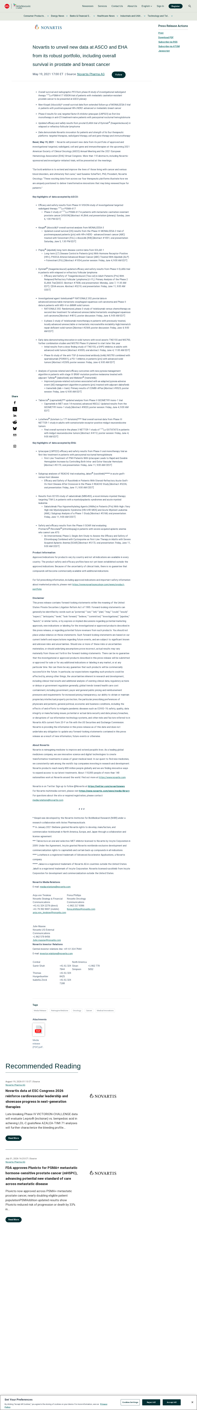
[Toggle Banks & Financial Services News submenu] (94, 16)
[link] (87, 6)
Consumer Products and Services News (34, 16)
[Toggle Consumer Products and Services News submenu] (48, 16)
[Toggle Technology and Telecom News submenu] (171, 16)
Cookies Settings (130, 1402)
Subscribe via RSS (167, 42)
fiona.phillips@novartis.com (81, 909)
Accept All (172, 1402)
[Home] (18, 6)
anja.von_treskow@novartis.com (49, 912)
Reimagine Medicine (59, 1010)
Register (175, 6)
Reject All (151, 1402)
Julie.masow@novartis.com (47, 940)
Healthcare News (106, 16)
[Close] (192, 1402)
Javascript (164, 51)
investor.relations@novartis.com (56, 953)
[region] (98, 1402)
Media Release (40, 1010)
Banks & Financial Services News (80, 16)
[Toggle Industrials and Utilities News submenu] (144, 16)
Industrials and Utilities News (131, 16)
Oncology (77, 1010)
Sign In (160, 6)
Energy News (57, 16)
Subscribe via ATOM (169, 46)
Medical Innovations (105, 1010)
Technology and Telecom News (158, 16)
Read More (13, 1138)
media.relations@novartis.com (48, 800)
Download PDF (166, 37)
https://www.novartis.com (112, 777)
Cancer (89, 1010)
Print (161, 33)
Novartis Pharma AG (91, 74)
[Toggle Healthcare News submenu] (117, 16)
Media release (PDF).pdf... (38, 1043)
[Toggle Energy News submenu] (66, 16)
